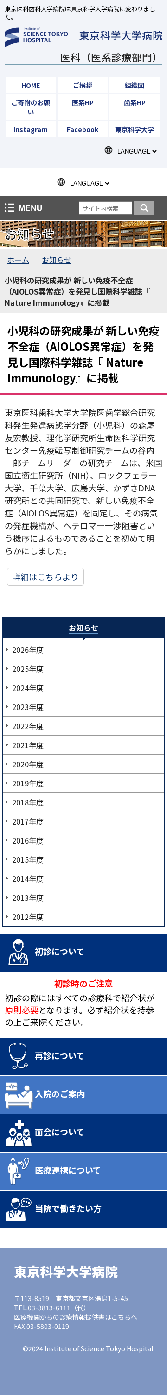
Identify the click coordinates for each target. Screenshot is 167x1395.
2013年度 (28, 897)
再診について (59, 1055)
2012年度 (28, 916)
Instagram (30, 129)
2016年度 (28, 840)
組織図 (134, 85)
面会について (59, 1132)
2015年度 (28, 859)
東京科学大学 (134, 129)
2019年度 (28, 783)
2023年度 (28, 706)
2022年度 (28, 725)
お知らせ (56, 259)
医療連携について (68, 1170)
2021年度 (28, 745)
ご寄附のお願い (30, 107)
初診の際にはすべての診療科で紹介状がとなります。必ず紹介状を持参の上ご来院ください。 (79, 1010)
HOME (30, 85)
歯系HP (135, 102)
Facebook (82, 129)
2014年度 (28, 878)
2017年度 (28, 821)
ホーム (18, 259)
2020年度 (28, 764)
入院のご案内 (60, 1093)
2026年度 (28, 649)
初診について (59, 951)
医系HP (83, 102)
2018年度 (28, 802)
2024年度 (28, 687)
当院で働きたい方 (68, 1208)
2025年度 (28, 668)
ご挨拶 (82, 85)
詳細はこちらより (45, 576)
